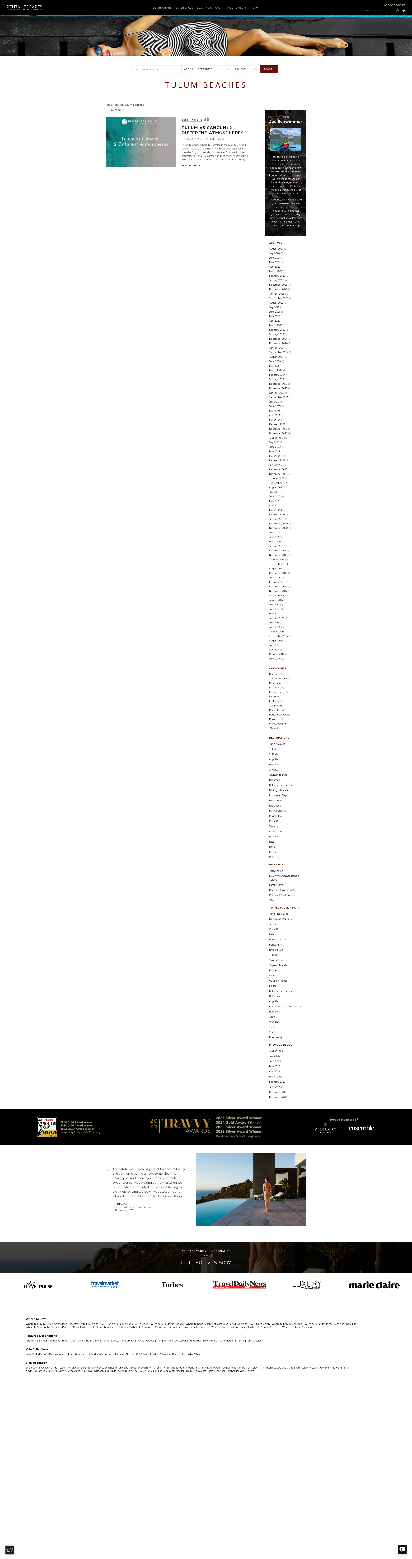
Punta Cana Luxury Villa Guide (276, 1367)
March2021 (277, 510)
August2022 (278, 437)
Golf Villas (141, 1354)
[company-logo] (24, 7)
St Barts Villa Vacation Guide (41, 1367)
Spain (272, 975)
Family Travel (276, 884)
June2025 (276, 311)
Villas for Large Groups (121, 1354)
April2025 (276, 320)
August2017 (277, 600)
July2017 (276, 604)
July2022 (276, 442)
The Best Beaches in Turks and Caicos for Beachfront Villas (126, 1367)
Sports (272, 1027)
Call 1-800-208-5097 (206, 1263)
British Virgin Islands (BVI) (76, 1340)
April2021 (276, 505)
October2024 (278, 347)
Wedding (274, 1022)
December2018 (279, 573)
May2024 (276, 365)
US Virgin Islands (278, 790)
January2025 (278, 334)
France (273, 970)
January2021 (278, 519)
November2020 (280, 528)
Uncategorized (279, 723)
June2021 (276, 496)
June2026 (276, 257)
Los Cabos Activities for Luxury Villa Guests (182, 1370)
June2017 (276, 609)
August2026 (278, 248)
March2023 (277, 419)
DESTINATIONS (162, 7)
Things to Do (276, 870)
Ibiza (271, 841)
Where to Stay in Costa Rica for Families (186, 1327)
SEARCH (269, 69)
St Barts (273, 754)
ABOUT (255, 7)
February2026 (279, 275)
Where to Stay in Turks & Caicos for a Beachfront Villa (55, 1323)
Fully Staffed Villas (36, 1354)
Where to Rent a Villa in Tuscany (229, 1327)
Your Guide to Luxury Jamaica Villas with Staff (320, 1367)
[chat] (402, 1549)
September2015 (280, 636)
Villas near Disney (170, 1354)
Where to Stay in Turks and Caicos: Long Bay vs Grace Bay (120, 1323)
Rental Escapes (279, 714)
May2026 (276, 262)
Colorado (274, 857)
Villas (274, 728)
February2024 (278, 374)
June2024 (276, 361)
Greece (150, 1340)
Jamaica (273, 769)
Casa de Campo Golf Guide (243, 1367)
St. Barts (239, 1340)
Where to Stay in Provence (265, 1327)
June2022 (276, 446)
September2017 (280, 595)
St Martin (274, 749)
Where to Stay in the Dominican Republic (332, 1323)
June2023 (276, 406)
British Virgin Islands (280, 785)
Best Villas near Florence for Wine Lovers (231, 1370)
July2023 (276, 401)
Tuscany (273, 826)
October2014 (278, 654)
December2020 (280, 523)
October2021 (278, 478)
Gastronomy (277, 705)
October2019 (278, 559)
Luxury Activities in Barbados (75, 1367)
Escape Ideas (278, 692)
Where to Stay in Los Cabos (146, 1327)
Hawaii (272, 846)
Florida (272, 985)
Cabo (272, 1016)
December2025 (280, 284)
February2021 (278, 514)
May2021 (276, 501)
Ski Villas (153, 1354)
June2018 (276, 577)
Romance (276, 719)
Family (274, 696)
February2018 (279, 582)
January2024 (278, 379)
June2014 (276, 658)
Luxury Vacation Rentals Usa (285, 1006)
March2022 (277, 456)
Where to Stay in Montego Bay (289, 1323)
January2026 (278, 280)
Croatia (131, 1340)
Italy (271, 934)
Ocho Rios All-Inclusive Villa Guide (137, 1370)
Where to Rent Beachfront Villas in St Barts (210, 1323)
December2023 (279, 383)
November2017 (279, 591)
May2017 (276, 613)
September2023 (280, 397)
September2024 (280, 352)
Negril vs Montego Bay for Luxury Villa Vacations (53, 1370)
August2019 (277, 568)
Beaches (275, 674)
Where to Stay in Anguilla (169, 1323)
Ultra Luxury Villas (57, 1354)
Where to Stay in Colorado (297, 1327)
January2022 (278, 465)
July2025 (275, 307)
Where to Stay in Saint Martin (253, 1323)
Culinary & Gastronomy (282, 895)
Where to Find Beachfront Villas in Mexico (105, 1327)
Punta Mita (275, 816)
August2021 (277, 487)
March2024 (277, 370)
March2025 (277, 325)
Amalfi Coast (276, 831)
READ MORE (191, 165)
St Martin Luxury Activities (210, 1367)
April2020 (276, 537)
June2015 (276, 645)
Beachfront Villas (79, 1354)
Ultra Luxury (275, 1037)
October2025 (278, 293)
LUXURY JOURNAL (208, 7)
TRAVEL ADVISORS (235, 7)
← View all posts (115, 109)
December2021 (279, 469)
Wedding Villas (98, 1354)
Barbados (274, 764)
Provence (274, 836)
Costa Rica (275, 821)
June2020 (276, 532)
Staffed (273, 1032)
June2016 (276, 627)
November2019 (280, 555)
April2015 (276, 649)
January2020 (278, 546)
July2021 (276, 492)
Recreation (277, 710)
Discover (276, 687)
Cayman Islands (278, 774)
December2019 (279, 550)
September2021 (280, 483)
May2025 (276, 316)
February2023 (278, 424)
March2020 (277, 541)
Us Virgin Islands (278, 980)
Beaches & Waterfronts (282, 890)
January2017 (278, 618)
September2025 (280, 298)
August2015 (277, 640)
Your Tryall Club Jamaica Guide (99, 1370)
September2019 (280, 564)
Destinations (192, 120)
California (274, 852)
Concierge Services (281, 678)
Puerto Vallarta (277, 810)
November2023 (279, 388)
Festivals (275, 701)
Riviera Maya (276, 800)
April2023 (276, 415)
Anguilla (273, 759)
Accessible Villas (191, 1354)
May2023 (276, 410)
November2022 (280, 433)
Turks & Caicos (277, 743)
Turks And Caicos (278, 913)
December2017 (280, 586)
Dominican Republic (280, 795)
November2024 (280, 343)
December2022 (279, 428)
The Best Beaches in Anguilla (177, 1367)
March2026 (277, 271)
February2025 (278, 329)
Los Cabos (275, 805)
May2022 (276, 451)
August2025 (278, 302)
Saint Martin (276, 960)
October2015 (278, 631)
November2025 (280, 289)
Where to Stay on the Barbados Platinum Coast (53, 1327)
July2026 (276, 253)
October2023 (278, 392)
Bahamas (274, 780)
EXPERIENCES (184, 7)
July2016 (275, 622)
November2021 (279, 474)
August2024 (278, 356)
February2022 (279, 460)
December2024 (280, 338)
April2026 (276, 266)
